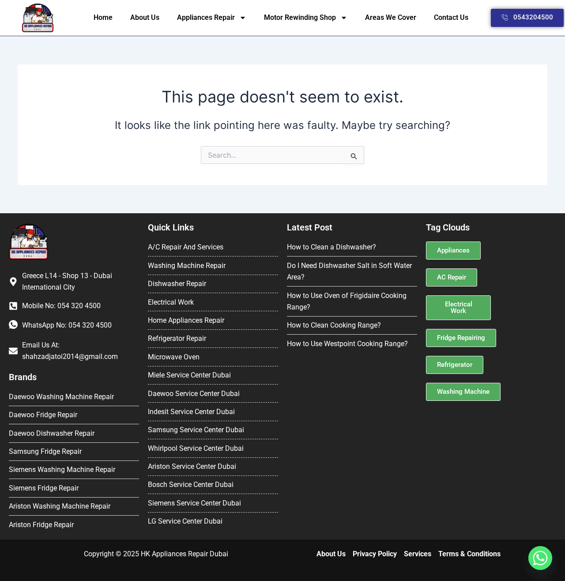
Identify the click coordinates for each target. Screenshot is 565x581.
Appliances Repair (206, 17)
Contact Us (451, 17)
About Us (144, 17)
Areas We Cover (390, 17)
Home (103, 17)
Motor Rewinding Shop (300, 17)
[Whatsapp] (540, 558)
